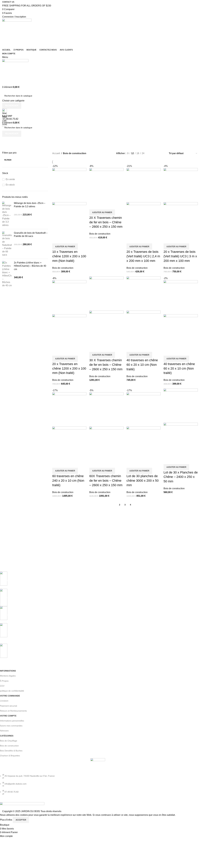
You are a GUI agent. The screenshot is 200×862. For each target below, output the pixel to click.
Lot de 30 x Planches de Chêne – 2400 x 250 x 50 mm (181, 477)
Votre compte (8, 716)
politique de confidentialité (12, 691)
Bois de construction (62, 268)
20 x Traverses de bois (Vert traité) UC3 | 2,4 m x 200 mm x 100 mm (143, 256)
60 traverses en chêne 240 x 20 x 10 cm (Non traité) (68, 480)
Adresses (4, 730)
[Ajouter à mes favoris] (71, 239)
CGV (2, 686)
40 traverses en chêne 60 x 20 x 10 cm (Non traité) (142, 364)
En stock (10, 184)
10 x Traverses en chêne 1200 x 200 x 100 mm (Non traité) (69, 256)
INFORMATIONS (8, 671)
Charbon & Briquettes (10, 755)
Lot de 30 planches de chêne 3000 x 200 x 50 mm (143, 480)
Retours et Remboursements (13, 711)
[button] (65, 246)
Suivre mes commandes (11, 726)
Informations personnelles (12, 721)
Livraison (4, 701)
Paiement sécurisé (8, 706)
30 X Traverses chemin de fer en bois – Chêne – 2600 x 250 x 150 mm (105, 364)
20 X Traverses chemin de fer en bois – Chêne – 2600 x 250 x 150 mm (105, 222)
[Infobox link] (98, 580)
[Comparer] (56, 239)
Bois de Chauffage (8, 741)
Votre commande (10, 696)
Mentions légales (8, 676)
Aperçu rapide (63, 239)
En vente (10, 179)
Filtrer (7, 160)
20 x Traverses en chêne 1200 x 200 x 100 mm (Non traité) (69, 368)
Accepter (21, 820)
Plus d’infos (6, 820)
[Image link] (97, 765)
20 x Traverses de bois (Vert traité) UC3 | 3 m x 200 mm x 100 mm (180, 256)
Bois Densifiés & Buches (11, 750)
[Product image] (69, 219)
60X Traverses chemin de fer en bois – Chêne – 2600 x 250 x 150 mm (105, 480)
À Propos (4, 681)
